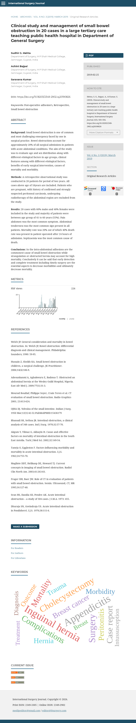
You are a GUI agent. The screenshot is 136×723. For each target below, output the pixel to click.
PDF (91, 55)
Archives (26, 16)
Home (14, 16)
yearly (71, 319)
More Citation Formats (101, 132)
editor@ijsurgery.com (54, 710)
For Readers (17, 548)
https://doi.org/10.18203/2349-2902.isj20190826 (43, 96)
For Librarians (18, 558)
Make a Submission (25, 526)
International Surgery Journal (26, 3)
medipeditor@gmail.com (26, 710)
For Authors (17, 553)
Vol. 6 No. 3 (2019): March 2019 (51, 16)
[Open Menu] (3, 3)
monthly (62, 319)
